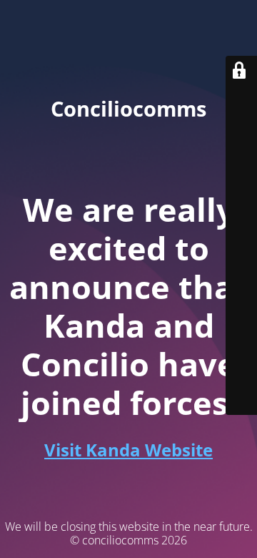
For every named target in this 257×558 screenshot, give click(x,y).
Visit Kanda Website (128, 449)
